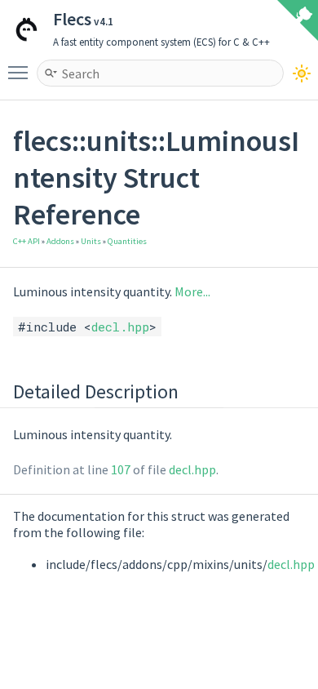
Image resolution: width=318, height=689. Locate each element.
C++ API (26, 241)
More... (192, 291)
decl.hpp (120, 326)
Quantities (127, 241)
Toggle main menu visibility (21, 72)
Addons (60, 241)
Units (91, 241)
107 (120, 469)
